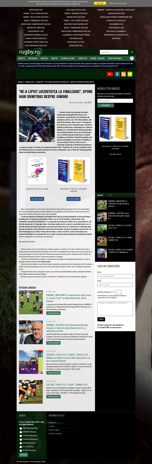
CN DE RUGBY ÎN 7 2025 (36, 31)
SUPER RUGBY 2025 (36, 10)
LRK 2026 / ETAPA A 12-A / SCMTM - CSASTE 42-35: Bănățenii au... (120, 251)
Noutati (100, 195)
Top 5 (110, 195)
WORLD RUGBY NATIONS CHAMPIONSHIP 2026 (116, 17)
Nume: (99, 272)
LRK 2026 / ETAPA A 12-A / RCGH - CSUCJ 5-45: (120, 226)
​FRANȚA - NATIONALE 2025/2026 (76, 13)
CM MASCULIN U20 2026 (116, 13)
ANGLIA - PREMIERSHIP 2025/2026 (76, 28)
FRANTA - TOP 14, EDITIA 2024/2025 (36, 13)
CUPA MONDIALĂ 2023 (116, 28)
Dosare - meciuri (97, 58)
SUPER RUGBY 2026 (76, 46)
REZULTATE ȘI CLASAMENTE (116, 31)
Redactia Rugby (77, 102)
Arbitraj (44, 58)
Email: (99, 281)
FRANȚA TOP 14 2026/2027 (116, 21)
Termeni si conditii (55, 434)
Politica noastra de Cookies (118, 3)
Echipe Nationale (115, 58)
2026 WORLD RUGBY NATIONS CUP (76, 24)
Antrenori (32, 58)
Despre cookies (54, 430)
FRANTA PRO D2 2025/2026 (75, 17)
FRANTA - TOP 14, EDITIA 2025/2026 (76, 21)
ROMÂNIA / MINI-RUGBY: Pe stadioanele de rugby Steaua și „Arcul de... (118, 203)
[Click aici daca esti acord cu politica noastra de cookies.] (100, 3)
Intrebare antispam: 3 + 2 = (106, 292)
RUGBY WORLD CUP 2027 (76, 42)
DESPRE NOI (116, 38)
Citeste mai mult (53, 313)
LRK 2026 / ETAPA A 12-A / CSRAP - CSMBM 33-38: (120, 239)
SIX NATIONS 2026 (76, 38)
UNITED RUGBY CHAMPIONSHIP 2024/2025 (36, 24)
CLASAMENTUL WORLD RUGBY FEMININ (76, 35)
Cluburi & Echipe (68, 58)
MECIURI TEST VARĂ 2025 (36, 28)
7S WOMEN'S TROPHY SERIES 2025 (36, 42)
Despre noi (52, 422)
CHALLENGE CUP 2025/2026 (76, 10)
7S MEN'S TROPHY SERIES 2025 (36, 38)
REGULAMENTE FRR (116, 24)
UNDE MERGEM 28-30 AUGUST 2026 (116, 35)
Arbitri (54, 58)
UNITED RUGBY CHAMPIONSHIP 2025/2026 (76, 31)
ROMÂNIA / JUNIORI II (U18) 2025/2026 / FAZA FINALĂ (116, 10)
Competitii (82, 58)
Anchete (21, 58)
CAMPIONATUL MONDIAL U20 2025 (36, 35)
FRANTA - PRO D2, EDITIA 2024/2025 (35, 17)
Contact (51, 426)
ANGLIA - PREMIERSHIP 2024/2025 (36, 21)
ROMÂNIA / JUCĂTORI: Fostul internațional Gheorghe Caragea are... (119, 215)
